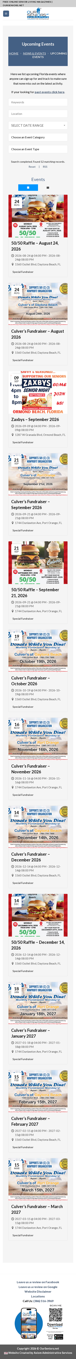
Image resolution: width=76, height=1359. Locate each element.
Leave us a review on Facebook (38, 1282)
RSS (45, 166)
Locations (38, 1296)
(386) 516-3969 (43, 1301)
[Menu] (6, 14)
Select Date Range (27, 125)
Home (13, 53)
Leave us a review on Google (38, 1287)
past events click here (49, 92)
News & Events (34, 53)
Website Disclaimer (38, 1291)
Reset (32, 166)
